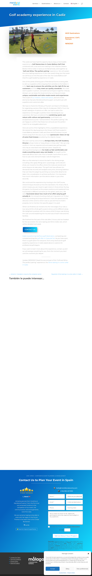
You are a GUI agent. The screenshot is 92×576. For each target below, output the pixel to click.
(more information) (73, 526)
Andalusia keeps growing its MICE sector (28, 392)
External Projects (15, 563)
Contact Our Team (15, 557)
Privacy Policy (71, 572)
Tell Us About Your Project (66, 536)
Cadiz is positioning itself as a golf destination (38, 236)
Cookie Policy (62, 572)
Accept (52, 569)
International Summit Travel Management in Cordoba (33, 332)
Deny (67, 569)
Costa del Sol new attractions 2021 (25, 453)
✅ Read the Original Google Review (26, 529)
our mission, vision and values (42, 97)
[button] (88, 553)
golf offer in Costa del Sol (46, 238)
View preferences (82, 569)
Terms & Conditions (15, 559)
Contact (66, 3)
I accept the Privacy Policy (65, 526)
